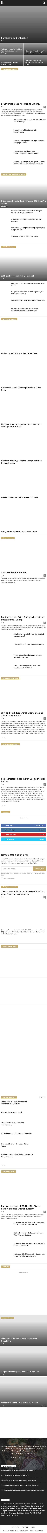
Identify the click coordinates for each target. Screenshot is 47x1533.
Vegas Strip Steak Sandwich (11, 1112)
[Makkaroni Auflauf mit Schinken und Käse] (23, 480)
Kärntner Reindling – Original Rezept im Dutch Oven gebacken (21, 461)
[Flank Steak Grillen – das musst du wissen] (23, 1392)
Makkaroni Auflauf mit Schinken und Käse (19, 497)
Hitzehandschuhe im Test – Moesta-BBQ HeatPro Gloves (23, 202)
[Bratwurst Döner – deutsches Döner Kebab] (40, 1147)
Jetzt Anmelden (39, 868)
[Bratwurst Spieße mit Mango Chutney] (23, 87)
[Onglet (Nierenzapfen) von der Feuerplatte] (23, 1361)
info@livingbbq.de (30, 1458)
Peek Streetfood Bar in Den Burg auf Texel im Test (23, 780)
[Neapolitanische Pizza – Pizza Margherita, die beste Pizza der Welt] (5, 294)
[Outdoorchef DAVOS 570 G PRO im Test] (5, 238)
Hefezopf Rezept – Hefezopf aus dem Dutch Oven (21, 388)
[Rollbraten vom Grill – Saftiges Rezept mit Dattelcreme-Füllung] (23, 600)
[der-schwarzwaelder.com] (23, 1311)
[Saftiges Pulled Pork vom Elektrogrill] (23, 265)
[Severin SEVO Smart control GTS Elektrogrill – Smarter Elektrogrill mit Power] (5, 213)
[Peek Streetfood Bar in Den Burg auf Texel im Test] (23, 762)
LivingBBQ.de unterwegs (10, 744)
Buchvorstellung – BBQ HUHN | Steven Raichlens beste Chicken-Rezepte (21, 1207)
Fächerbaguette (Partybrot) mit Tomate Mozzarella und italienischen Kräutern (29, 163)
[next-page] (5, 738)
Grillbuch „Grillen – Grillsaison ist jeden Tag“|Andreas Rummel (28, 1234)
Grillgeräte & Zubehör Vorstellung (14, 174)
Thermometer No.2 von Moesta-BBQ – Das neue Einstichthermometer (22, 892)
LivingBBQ (4, 206)
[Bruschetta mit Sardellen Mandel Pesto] (6, 647)
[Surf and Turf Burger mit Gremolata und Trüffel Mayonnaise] (23, 696)
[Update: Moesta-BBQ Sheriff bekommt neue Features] (5, 221)
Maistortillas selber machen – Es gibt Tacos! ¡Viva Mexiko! (22, 1485)
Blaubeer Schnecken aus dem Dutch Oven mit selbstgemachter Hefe (21, 425)
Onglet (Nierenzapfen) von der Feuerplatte (20, 1371)
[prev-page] (2, 738)
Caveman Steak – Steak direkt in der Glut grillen (28, 300)
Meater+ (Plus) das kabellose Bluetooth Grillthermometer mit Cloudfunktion (24, 310)
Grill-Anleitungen (8, 247)
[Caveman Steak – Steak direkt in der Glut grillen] (5, 302)
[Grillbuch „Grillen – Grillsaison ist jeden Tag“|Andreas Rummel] (6, 1239)
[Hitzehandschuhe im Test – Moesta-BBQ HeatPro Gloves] (23, 193)
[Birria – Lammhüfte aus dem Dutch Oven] (23, 337)
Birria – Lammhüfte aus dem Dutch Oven (19, 353)
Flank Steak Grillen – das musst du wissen (19, 1402)
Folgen (41, 830)
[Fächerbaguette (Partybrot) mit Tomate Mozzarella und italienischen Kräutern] (6, 165)
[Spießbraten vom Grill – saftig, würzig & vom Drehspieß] (6, 637)
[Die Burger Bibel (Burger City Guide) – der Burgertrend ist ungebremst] (6, 1257)
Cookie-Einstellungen (36, 1530)
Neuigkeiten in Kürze (9, 887)
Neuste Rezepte (8, 538)
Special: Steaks (7, 1318)
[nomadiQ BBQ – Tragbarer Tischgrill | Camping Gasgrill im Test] (5, 230)
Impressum (25, 1527)
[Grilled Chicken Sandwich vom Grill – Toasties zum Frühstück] (6, 669)
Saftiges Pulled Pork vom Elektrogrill (17, 276)
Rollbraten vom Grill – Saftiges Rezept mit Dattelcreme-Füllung (11, 51)
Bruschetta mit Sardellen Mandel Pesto (9, 63)
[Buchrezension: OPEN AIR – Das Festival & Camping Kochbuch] (6, 1247)
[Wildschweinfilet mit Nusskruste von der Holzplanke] (23, 1330)
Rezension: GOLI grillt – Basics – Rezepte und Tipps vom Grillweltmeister (29, 1223)
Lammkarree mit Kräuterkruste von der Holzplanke (20, 1470)
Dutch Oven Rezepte (9, 319)
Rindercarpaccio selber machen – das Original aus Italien (34, 62)
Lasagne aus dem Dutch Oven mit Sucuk (19, 531)
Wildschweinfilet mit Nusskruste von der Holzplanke (19, 1339)
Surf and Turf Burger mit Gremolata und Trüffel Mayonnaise (22, 714)
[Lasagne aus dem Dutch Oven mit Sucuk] (23, 515)
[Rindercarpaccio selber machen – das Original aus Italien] (6, 658)
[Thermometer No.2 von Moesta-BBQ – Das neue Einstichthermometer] (23, 913)
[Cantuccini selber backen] (23, 24)
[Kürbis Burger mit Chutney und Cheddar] (40, 1136)
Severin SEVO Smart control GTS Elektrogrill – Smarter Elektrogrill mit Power (27, 212)
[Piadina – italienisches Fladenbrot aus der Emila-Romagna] (40, 1158)
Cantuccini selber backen (14, 37)
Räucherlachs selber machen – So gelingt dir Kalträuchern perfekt (25, 1490)
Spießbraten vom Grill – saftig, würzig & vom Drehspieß (35, 52)
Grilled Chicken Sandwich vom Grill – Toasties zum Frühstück (27, 667)
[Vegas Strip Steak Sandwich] (40, 1115)
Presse (33, 1527)
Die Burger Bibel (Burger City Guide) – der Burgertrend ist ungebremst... (29, 1255)
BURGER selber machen (10, 678)
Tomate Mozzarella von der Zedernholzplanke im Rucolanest (26, 152)
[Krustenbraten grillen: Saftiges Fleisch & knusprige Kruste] (6, 144)
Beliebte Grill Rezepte (10, 69)
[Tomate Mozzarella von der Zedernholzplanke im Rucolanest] (6, 154)
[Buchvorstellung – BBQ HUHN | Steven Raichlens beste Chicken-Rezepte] (23, 1189)
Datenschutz (15, 1527)
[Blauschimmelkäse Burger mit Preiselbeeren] (6, 133)
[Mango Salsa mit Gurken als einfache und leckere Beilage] (6, 122)
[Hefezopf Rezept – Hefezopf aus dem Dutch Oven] (23, 371)
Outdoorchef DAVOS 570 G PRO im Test (24, 236)
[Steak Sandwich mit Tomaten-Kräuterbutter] (40, 1129)
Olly (2, 41)
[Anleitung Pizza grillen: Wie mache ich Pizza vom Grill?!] (5, 285)
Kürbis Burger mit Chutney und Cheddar (16, 1133)
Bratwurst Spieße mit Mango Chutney (20, 103)
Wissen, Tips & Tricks (9, 946)
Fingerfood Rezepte (9, 1097)
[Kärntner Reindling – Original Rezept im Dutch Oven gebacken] (23, 444)
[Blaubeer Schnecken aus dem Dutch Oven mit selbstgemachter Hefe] (23, 407)
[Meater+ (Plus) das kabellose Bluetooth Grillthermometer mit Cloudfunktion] (5, 311)
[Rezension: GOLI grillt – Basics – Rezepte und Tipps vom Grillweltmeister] (6, 1225)
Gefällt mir (40, 825)
